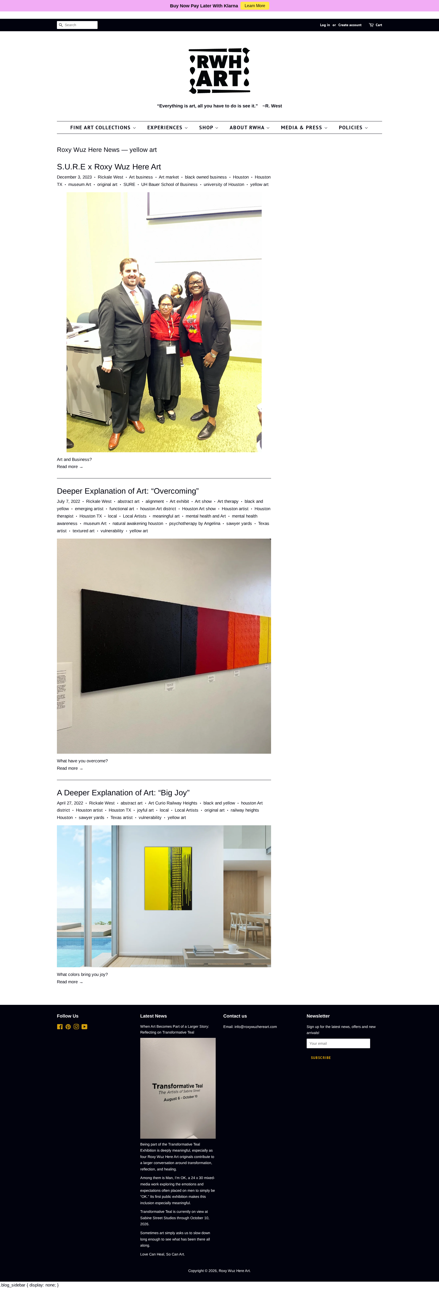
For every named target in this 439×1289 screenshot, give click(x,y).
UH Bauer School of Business (169, 184)
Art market (169, 177)
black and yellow (219, 803)
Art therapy (228, 501)
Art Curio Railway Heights (172, 803)
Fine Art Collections (101, 127)
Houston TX (91, 516)
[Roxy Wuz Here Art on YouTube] (84, 1028)
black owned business (206, 177)
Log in (325, 25)
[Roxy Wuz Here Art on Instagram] (76, 1028)
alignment (155, 501)
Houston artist (235, 508)
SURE (129, 184)
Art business (141, 177)
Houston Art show (199, 508)
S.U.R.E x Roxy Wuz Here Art (109, 166)
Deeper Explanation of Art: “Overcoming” (128, 491)
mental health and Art (206, 516)
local (112, 516)
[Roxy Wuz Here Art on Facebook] (60, 1028)
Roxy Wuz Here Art (234, 1271)
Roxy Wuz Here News (88, 149)
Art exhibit (179, 501)
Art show (203, 501)
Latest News (153, 1016)
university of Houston (224, 184)
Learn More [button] (255, 5)
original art (107, 184)
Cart (379, 25)
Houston (241, 177)
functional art (121, 508)
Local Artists (135, 516)
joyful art (145, 810)
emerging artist (89, 508)
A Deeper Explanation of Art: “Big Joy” (123, 792)
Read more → (70, 466)
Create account (350, 25)
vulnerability (112, 530)
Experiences (165, 127)
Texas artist (122, 817)
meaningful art (166, 516)
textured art (84, 530)
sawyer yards (239, 523)
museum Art (79, 184)
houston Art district (158, 508)
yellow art (259, 184)
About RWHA (248, 127)
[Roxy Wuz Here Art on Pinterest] (68, 1028)
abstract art (128, 501)
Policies (352, 127)
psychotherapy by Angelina (194, 523)
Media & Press (302, 127)
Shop (207, 127)
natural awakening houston (138, 523)
